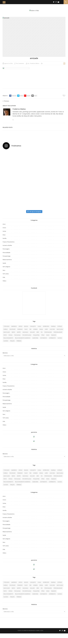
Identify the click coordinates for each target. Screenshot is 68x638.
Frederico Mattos (34, 63)
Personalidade (6, 252)
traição (12, 341)
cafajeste (33, 326)
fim (30, 329)
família (6, 329)
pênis (42, 335)
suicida (60, 338)
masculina (60, 329)
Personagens (6, 249)
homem (35, 329)
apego (20, 326)
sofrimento (52, 338)
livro (46, 329)
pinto (5, 335)
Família (4, 238)
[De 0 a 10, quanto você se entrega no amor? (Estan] (18, 156)
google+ (28, 95)
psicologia (17, 335)
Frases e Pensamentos (8, 242)
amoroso (14, 326)
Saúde (4, 263)
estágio (60, 326)
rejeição (53, 335)
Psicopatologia (6, 256)
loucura (52, 329)
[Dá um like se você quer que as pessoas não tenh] (49, 153)
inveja (41, 329)
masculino (7, 332)
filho (26, 329)
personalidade (58, 332)
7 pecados (6, 326)
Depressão (46, 326)
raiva (47, 335)
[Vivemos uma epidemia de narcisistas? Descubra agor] (18, 188)
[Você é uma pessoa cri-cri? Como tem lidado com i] (18, 202)
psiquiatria (36, 335)
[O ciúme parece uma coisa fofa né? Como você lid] (49, 175)
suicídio (6, 341)
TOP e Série (6, 274)
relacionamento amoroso (22, 338)
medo (13, 332)
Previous (6, 101)
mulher (32, 332)
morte (19, 332)
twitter (21, 95)
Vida (4, 277)
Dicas (4, 235)
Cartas (4, 231)
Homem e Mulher (7, 245)
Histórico (5, 353)
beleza (26, 326)
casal (39, 326)
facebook (14, 95)
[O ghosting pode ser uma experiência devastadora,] (49, 165)
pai (41, 332)
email (35, 95)
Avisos (4, 227)
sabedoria (35, 338)
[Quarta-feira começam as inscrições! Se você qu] (18, 165)
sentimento (43, 338)
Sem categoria (6, 266)
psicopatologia (26, 335)
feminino (19, 329)
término (19, 341)
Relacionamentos (7, 259)
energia (53, 326)
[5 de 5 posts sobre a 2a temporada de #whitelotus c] (49, 188)
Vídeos (4, 281)
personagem (48, 332)
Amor (4, 224)
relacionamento (8, 338)
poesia (10, 335)
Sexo (4, 270)
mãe (38, 332)
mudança (25, 332)
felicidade (12, 329)
